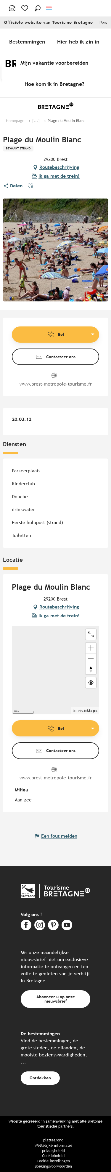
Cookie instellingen (53, 1161)
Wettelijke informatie (53, 1145)
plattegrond (53, 1140)
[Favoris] (25, 8)
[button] (37, 8)
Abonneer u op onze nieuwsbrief (55, 998)
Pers (103, 22)
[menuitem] (28, 41)
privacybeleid (53, 1150)
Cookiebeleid (53, 1155)
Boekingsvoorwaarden (53, 1166)
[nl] (49, 8)
